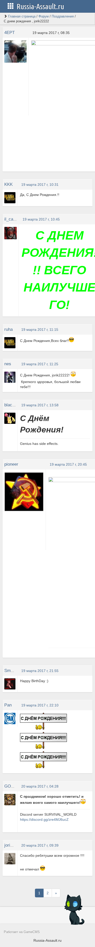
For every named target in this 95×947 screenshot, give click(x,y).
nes (7, 363)
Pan (8, 705)
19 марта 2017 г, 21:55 (40, 671)
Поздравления (63, 16)
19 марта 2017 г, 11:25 (39, 364)
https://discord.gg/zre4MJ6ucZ (44, 819)
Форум (44, 16)
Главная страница (21, 16)
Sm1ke (10, 670)
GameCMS (32, 932)
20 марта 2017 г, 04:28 (40, 786)
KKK (8, 184)
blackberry (14, 405)
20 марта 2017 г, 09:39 (40, 845)
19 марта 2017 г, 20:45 (68, 464)
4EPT (9, 32)
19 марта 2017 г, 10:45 (41, 219)
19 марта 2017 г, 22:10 (40, 705)
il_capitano (14, 219)
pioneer (11, 464)
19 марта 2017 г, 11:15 (39, 329)
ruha (8, 329)
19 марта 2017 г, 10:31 (40, 185)
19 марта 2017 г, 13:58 (40, 405)
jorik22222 (14, 845)
